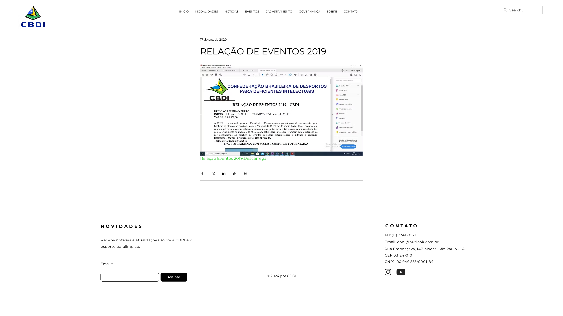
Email (105, 264)
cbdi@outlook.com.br (418, 242)
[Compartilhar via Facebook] (202, 173)
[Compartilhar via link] (234, 173)
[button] (206, 11)
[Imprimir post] (245, 173)
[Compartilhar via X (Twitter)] (213, 173)
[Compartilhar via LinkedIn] (224, 173)
